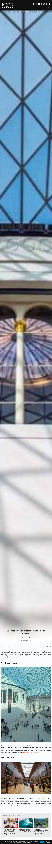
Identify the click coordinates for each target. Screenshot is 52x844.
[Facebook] (33, 4)
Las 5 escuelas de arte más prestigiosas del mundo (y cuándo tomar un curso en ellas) (10, 832)
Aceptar (42, 841)
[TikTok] (44, 4)
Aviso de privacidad (48, 842)
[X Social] (47, 4)
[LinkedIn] (39, 4)
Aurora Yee (27, 637)
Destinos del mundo (13, 11)
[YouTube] (49, 4)
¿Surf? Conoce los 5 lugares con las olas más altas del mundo (25, 831)
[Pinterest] (41, 4)
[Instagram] (36, 4)
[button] (48, 7)
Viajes (7, 11)
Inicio (3, 11)
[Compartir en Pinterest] (50, 646)
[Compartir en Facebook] (49, 646)
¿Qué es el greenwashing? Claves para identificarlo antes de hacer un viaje (41, 832)
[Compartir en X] (47, 646)
